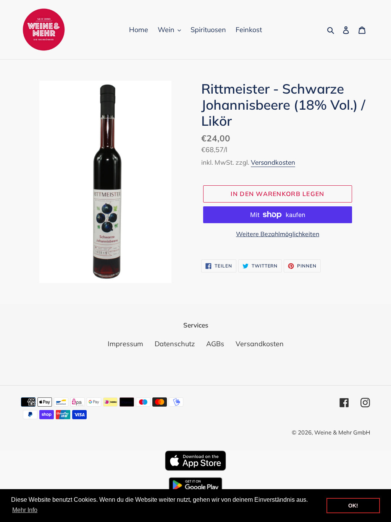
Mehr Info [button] (24, 510)
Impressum (125, 343)
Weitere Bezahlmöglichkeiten (277, 234)
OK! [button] (353, 506)
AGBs (215, 343)
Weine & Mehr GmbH (342, 432)
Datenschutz (175, 343)
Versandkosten (273, 162)
